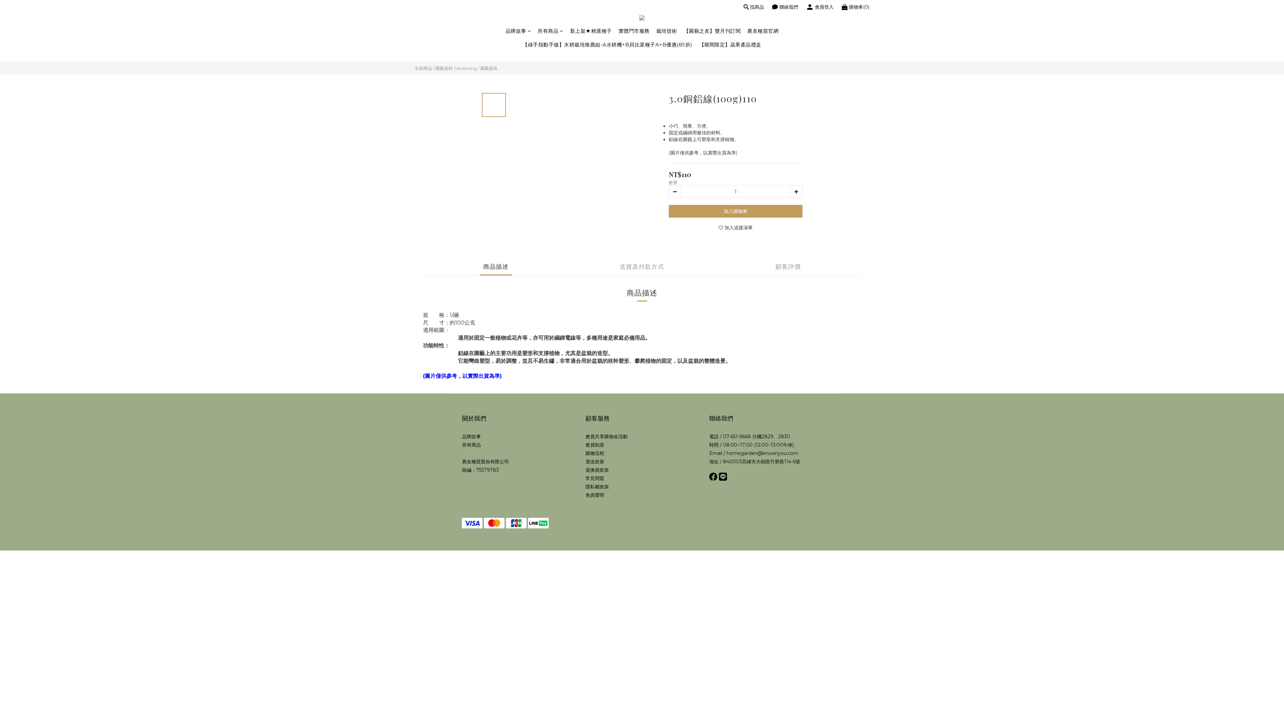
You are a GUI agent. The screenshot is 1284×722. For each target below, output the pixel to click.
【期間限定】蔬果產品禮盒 (730, 44)
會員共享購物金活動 (606, 437)
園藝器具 (489, 68)
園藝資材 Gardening (456, 68)
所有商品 (548, 31)
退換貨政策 (597, 470)
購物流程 (594, 453)
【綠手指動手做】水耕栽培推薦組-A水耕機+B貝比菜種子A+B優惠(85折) (607, 44)
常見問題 (594, 478)
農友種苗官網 (762, 31)
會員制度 (594, 445)
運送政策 (594, 462)
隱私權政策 (597, 487)
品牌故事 (516, 31)
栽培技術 (666, 31)
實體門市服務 (634, 31)
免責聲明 (594, 495)
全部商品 (423, 68)
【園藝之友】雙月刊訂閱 (712, 31)
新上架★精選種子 (591, 31)
